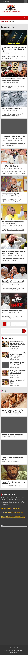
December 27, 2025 (7, 485)
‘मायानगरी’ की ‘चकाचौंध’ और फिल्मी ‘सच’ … (13, 435)
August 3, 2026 (6, 414)
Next (23, 324)
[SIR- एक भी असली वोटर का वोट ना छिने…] (14, 301)
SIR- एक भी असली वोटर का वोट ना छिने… (12, 311)
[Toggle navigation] (3, 18)
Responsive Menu (25, 1)
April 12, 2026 (5, 461)
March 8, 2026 (5, 110)
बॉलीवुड (4, 391)
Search (24, 331)
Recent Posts (8, 338)
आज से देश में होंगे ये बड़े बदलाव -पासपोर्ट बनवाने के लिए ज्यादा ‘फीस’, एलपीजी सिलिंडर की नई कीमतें (14, 49)
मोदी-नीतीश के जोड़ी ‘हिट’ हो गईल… (11, 166)
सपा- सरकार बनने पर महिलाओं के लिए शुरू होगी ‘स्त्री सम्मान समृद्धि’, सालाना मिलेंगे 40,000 (17, 354)
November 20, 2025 (7, 140)
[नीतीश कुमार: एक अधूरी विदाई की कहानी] (14, 99)
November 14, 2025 (7, 168)
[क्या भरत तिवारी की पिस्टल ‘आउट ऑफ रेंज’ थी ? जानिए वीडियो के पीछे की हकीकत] (14, 69)
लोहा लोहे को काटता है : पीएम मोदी (10, 194)
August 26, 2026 (14, 358)
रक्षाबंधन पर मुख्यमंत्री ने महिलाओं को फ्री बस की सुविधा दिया (17, 363)
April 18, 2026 (5, 436)
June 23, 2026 (5, 82)
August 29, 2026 (14, 348)
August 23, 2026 (14, 383)
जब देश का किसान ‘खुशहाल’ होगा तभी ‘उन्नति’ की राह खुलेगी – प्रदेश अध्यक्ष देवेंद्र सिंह (17, 372)
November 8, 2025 (6, 285)
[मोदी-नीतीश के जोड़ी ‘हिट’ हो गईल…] (14, 156)
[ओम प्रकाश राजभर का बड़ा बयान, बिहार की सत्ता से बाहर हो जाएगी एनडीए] (14, 212)
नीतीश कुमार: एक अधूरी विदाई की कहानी (12, 108)
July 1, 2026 (5, 53)
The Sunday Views (13, 53)
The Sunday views (17, 650)
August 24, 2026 (14, 375)
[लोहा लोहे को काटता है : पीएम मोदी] (14, 184)
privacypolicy (13, 652)
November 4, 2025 (6, 312)
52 (17, 324)
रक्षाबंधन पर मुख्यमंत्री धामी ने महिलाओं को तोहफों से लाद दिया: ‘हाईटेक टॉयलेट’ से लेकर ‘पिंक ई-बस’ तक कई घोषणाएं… (18, 344)
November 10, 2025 (7, 225)
